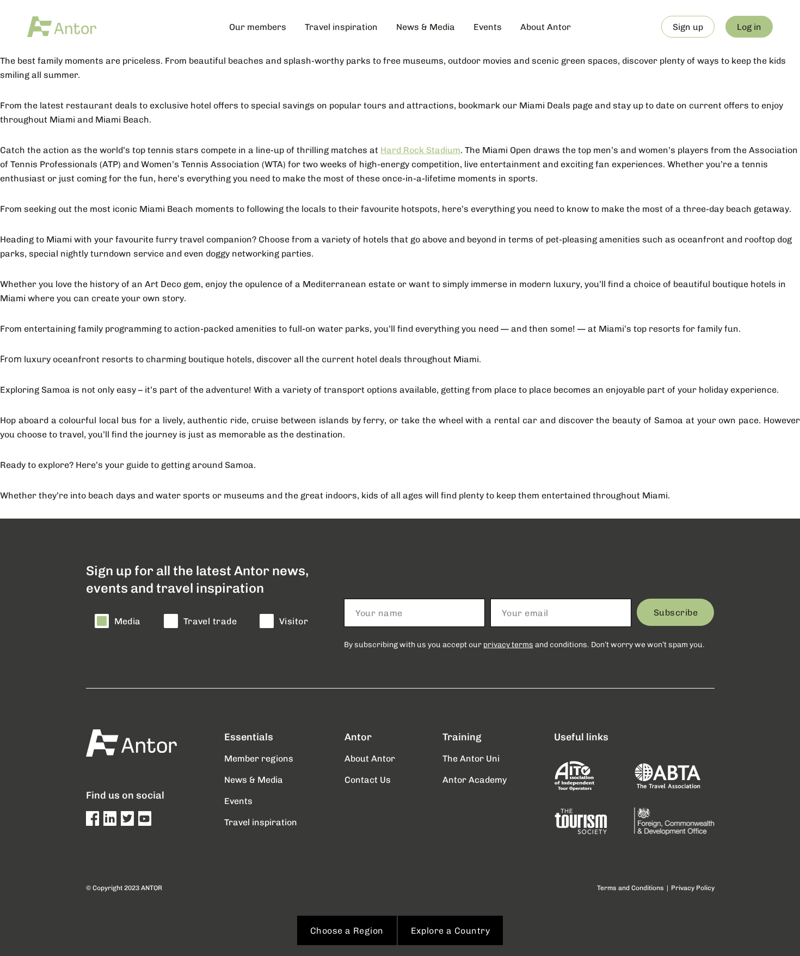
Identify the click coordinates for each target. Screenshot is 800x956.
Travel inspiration (341, 26)
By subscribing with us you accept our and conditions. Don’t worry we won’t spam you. (524, 644)
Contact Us (367, 779)
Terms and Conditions (630, 887)
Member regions (258, 758)
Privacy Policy (693, 887)
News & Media (425, 26)
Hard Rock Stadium (420, 149)
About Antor (545, 26)
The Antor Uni (471, 758)
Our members (257, 26)
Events (487, 26)
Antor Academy (474, 779)
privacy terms (508, 644)
